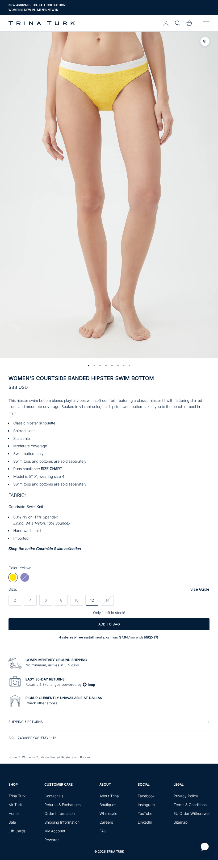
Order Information (59, 813)
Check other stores (41, 703)
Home (13, 757)
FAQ (103, 831)
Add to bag (109, 624)
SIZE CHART (51, 468)
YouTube (145, 813)
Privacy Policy (186, 796)
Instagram (146, 804)
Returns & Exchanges (62, 804)
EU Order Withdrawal (191, 813)
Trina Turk (17, 796)
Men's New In (47, 10)
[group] (109, 722)
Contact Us (53, 796)
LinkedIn (145, 822)
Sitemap (180, 822)
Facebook (146, 796)
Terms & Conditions (190, 804)
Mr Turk (15, 804)
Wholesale (108, 813)
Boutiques (107, 804)
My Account (54, 831)
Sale (12, 822)
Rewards (51, 839)
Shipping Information (61, 822)
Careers (106, 822)
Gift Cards (17, 831)
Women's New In (22, 10)
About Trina (109, 796)
